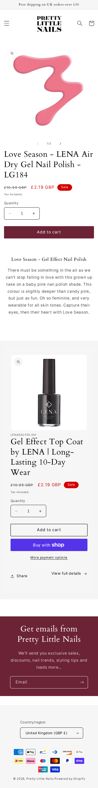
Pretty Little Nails (40, 778)
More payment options (49, 557)
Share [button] (22, 576)
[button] (6, 23)
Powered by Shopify (70, 778)
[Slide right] (60, 143)
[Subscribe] (82, 682)
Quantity (11, 203)
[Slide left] (37, 143)
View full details (66, 573)
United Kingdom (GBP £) (46, 733)
